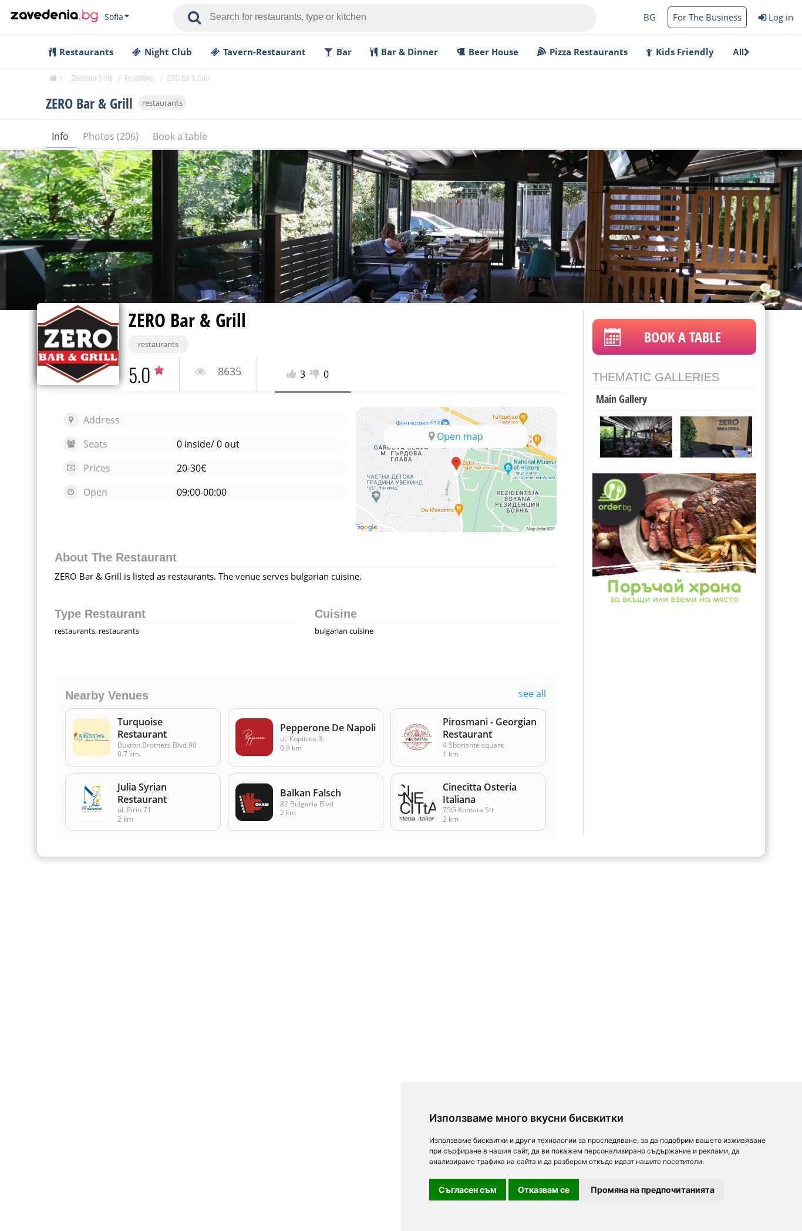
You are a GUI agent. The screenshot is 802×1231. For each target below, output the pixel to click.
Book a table (180, 136)
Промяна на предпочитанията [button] (653, 1190)
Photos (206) (112, 136)
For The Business (707, 17)
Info (61, 136)
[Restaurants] (54, 17)
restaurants (162, 102)
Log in (781, 17)
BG (649, 17)
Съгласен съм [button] (468, 1190)
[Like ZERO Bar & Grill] (293, 374)
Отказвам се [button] (544, 1190)
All (738, 52)
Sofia (114, 17)
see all (532, 694)
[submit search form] (194, 17)
